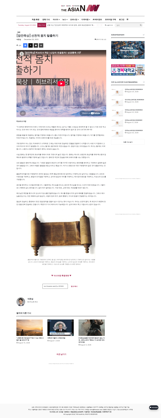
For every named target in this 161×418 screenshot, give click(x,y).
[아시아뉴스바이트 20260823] (117, 102)
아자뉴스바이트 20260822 (134, 110)
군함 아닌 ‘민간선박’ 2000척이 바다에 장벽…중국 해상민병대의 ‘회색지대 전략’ (74, 25)
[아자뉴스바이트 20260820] (117, 133)
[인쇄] (41, 45)
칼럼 (19, 32)
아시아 (55, 19)
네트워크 (66, 412)
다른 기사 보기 (128, 142)
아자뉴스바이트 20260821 (133, 120)
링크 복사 (74, 286)
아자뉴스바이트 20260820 (134, 130)
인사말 (61, 412)
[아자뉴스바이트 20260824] (117, 92)
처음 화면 (35, 19)
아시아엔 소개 (54, 412)
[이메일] (36, 45)
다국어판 (84, 19)
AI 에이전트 (97, 19)
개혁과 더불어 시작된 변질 (56, 338)
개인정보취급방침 (96, 412)
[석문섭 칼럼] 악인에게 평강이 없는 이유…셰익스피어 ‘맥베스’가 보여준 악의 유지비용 (92, 340)
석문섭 (18, 39)
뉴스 (64, 19)
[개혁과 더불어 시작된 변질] (61, 328)
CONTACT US (107, 412)
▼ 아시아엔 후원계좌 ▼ (61, 276)
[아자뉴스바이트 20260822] (117, 113)
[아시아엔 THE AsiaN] (80, 8)
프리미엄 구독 (110, 19)
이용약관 (87, 412)
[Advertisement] (61, 380)
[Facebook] (25, 45)
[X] (30, 45)
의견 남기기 (61, 354)
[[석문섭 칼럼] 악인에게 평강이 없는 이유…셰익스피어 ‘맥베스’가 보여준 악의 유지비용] (92, 328)
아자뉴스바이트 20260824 (134, 89)
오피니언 (73, 19)
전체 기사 (46, 19)
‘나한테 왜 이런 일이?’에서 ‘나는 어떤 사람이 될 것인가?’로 (30, 339)
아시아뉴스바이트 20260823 (134, 100)
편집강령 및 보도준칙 (77, 412)
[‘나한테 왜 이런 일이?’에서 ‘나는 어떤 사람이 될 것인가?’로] (30, 328)
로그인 (121, 19)
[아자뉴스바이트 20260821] (117, 123)
